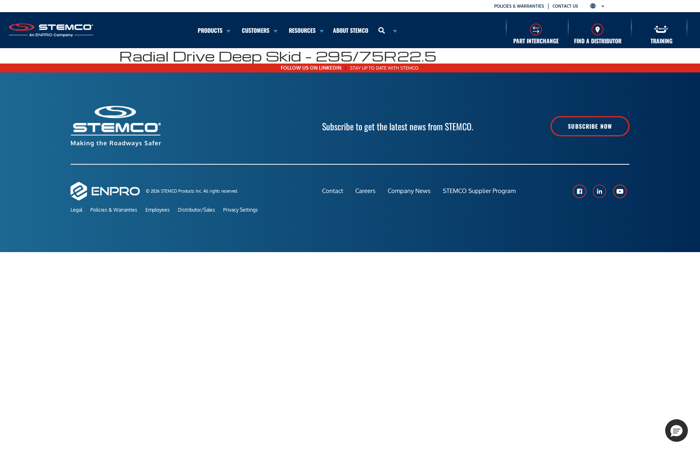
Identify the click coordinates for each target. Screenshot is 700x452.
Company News (409, 191)
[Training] (661, 29)
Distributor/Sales (196, 210)
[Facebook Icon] (579, 191)
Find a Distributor (597, 40)
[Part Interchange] (536, 29)
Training (661, 40)
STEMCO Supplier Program (479, 191)
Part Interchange (536, 40)
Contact (332, 191)
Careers (365, 191)
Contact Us (565, 6)
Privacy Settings (240, 210)
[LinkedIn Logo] (599, 191)
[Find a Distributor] (598, 29)
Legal (76, 210)
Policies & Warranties (519, 6)
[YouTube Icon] (620, 191)
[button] (676, 430)
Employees (157, 210)
